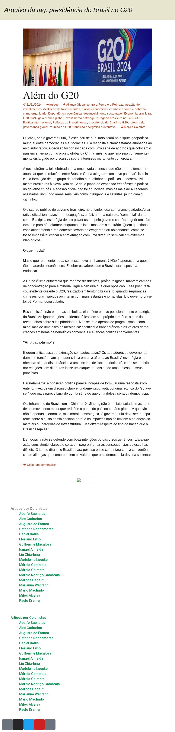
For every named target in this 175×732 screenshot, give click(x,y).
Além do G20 (51, 95)
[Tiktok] (50, 724)
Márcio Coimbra (135, 127)
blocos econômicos (95, 109)
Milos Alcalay (29, 595)
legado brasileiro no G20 (116, 118)
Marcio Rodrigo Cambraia (39, 575)
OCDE (139, 118)
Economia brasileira (137, 113)
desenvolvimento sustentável (102, 113)
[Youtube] (39, 724)
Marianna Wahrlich (33, 585)
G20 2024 (29, 118)
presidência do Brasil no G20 (108, 122)
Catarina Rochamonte (36, 529)
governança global (50, 118)
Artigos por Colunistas (29, 508)
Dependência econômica (65, 113)
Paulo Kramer (30, 601)
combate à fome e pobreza (127, 109)
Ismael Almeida (31, 549)
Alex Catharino (30, 519)
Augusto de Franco (34, 524)
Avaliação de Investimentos (61, 109)
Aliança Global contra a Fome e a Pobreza (95, 104)
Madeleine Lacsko (33, 560)
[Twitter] (28, 724)
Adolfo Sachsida (32, 514)
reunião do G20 (60, 127)
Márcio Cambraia (32, 565)
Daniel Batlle (29, 534)
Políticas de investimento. (70, 122)
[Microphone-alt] (7, 724)
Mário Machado (31, 590)
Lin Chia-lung (29, 555)
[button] (87, 609)
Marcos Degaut (31, 580)
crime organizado (35, 113)
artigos (53, 104)
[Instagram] (18, 724)
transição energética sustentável (94, 127)
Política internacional (37, 122)
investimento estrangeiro (81, 118)
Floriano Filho (30, 539)
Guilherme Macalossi (35, 544)
